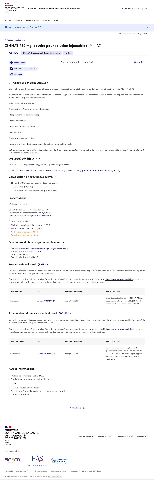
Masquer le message (147, 27)
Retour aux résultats (16, 39)
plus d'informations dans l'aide (119, 279)
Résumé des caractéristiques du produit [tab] (41, 53)
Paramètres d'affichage (92, 471)
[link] (54, 8)
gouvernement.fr (105, 436)
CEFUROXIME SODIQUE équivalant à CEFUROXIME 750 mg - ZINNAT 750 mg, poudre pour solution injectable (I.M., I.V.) (65, 170)
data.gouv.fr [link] (141, 436)
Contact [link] (46, 20)
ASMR (64, 313)
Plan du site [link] (74, 471)
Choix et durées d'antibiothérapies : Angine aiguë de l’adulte (38, 248)
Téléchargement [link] (32, 20)
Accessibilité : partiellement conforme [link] (18, 471)
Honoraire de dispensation (23, 228)
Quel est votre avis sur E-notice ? (24, 27)
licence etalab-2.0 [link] (54, 476)
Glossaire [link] (18, 20)
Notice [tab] (68, 53)
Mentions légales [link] (41, 471)
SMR (42, 264)
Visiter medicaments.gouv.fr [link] (136, 8)
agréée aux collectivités (40, 215)
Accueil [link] (8, 20)
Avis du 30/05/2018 (44, 301)
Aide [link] (56, 20)
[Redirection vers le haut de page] (48, 82)
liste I (15, 383)
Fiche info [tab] (13, 53)
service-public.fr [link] (124, 436)
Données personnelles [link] (58, 471)
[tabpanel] (77, 230)
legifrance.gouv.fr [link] (85, 436)
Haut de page (78, 407)
